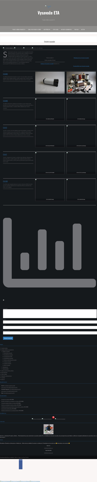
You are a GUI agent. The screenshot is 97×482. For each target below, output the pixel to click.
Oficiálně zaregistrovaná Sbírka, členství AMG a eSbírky (12, 406)
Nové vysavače (7, 365)
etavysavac (3, 387)
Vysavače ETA (48, 13)
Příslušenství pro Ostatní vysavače (81, 57)
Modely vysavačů (6, 351)
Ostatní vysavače (7, 363)
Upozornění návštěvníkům (6, 408)
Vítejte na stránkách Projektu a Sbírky (9, 405)
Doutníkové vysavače (8, 354)
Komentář (5, 308)
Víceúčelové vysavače (8, 358)
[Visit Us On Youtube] (47, 419)
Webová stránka (6, 330)
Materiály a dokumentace (66, 29)
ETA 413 (5, 127)
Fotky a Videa (55, 29)
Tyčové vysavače (7, 361)
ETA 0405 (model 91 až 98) (9, 385)
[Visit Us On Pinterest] (53, 418)
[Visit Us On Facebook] (37, 419)
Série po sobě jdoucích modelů (10, 360)
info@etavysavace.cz (48, 448)
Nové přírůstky (47, 29)
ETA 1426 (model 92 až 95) (11, 387)
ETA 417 (5, 154)
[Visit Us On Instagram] (60, 419)
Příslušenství (5, 367)
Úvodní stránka (4, 348)
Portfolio (76, 29)
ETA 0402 (5, 74)
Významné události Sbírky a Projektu (8, 403)
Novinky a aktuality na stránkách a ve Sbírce (10, 401)
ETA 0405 (5, 101)
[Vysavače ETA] (48, 7)
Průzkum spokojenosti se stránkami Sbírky (10, 410)
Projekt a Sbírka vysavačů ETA (18, 29)
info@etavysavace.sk (48, 452)
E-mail (4, 325)
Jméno (4, 319)
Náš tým (83, 29)
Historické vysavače (8, 353)
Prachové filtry (6, 368)
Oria (19, 457)
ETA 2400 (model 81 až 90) (11, 391)
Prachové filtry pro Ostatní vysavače (81, 66)
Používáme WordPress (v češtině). (7, 457)
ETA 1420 (5, 181)
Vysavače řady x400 (8, 356)
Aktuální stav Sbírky (5, 399)
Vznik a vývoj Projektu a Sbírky (34, 29)
